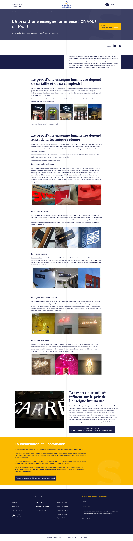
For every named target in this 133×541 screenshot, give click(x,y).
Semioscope (21, 12)
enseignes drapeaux (40, 215)
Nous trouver (16, 506)
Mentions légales (71, 537)
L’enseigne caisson (36, 258)
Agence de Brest (62, 502)
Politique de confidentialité (53, 537)
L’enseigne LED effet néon (39, 344)
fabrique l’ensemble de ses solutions (46, 155)
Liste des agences (62, 497)
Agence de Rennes (62, 510)
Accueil (14, 12)
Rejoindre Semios (40, 510)
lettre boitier (45, 168)
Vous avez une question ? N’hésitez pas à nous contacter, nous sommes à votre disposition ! (92, 429)
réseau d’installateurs (21, 469)
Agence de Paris (62, 514)
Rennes (92, 155)
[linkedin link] (14, 515)
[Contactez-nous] (20, 4)
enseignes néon (38, 301)
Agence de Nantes (62, 506)
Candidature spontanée (42, 506)
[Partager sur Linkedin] (114, 45)
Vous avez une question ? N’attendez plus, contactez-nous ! (35, 478)
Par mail (14, 502)
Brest (78, 155)
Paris (86, 155)
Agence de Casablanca (64, 518)
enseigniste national (32, 467)
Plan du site (83, 537)
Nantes (82, 155)
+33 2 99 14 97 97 (16, 6)
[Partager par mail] (120, 45)
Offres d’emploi (39, 502)
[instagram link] (19, 515)
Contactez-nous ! (107, 27)
